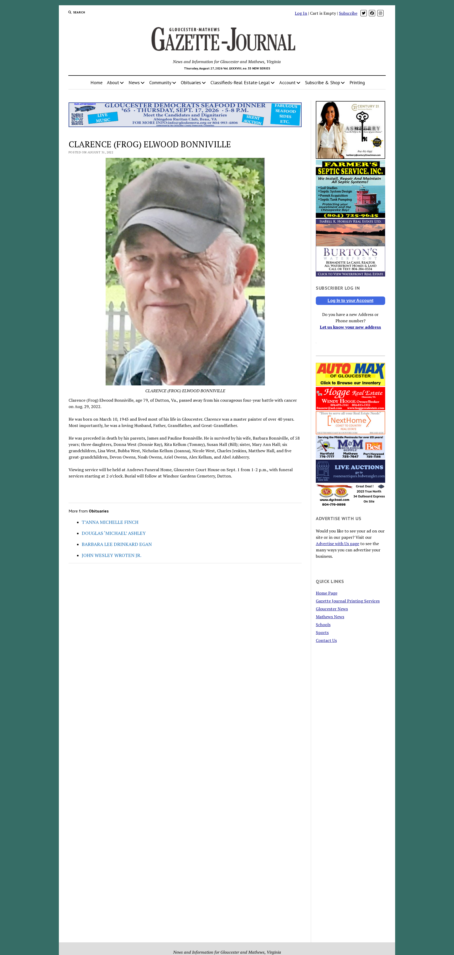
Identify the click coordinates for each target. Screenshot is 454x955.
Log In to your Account (350, 300)
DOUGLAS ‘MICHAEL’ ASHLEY (114, 533)
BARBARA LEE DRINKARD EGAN (117, 544)
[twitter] (363, 13)
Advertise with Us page (337, 543)
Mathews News (330, 617)
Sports (322, 632)
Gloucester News (332, 609)
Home (96, 82)
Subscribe (348, 13)
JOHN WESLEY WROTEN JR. (111, 555)
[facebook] (372, 13)
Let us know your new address (350, 327)
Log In (301, 13)
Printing (357, 82)
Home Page (326, 593)
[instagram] (380, 13)
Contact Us (326, 640)
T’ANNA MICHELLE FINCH (110, 522)
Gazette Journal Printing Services (348, 601)
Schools (323, 624)
